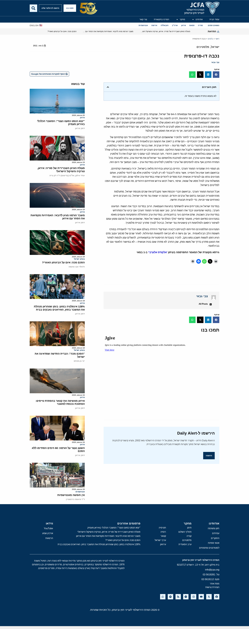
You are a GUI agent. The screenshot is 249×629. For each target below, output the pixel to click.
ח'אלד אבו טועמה (77, 267)
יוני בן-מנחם (79, 361)
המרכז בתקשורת (161, 19)
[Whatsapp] (162, 596)
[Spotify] (170, 596)
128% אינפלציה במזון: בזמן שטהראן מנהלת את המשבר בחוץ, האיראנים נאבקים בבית (59, 308)
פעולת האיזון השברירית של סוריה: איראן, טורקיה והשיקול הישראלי (61, 170)
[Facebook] (216, 596)
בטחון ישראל (79, 259)
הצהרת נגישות (212, 587)
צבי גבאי (215, 62)
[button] (216, 74)
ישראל (215, 46)
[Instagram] (193, 596)
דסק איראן (80, 128)
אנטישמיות (80, 492)
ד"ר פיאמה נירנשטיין (75, 499)
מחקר (182, 19)
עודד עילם (80, 175)
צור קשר (143, 19)
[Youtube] (201, 596)
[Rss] (178, 596)
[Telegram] (185, 596)
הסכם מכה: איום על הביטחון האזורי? (63, 262)
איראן (82, 118)
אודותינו (199, 19)
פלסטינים (203, 46)
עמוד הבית (214, 19)
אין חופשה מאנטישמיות (71, 495)
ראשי (217, 39)
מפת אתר (214, 583)
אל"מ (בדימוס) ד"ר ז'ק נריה (61, 175)
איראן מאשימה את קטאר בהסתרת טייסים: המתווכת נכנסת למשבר (60, 402)
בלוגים (210, 39)
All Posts (203, 304)
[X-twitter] (209, 596)
